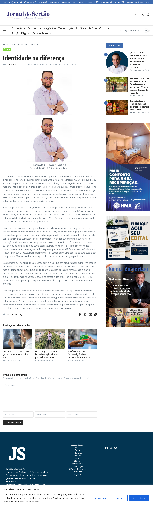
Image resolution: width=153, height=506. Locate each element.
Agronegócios (77, 464)
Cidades (77, 456)
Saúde (92, 28)
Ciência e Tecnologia (77, 469)
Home (5, 44)
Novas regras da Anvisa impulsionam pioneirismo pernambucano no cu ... (46, 354)
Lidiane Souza (13, 64)
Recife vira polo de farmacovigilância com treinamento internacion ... (80, 354)
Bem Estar (78, 472)
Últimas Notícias (77, 445)
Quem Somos (42, 33)
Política (81, 28)
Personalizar (100, 498)
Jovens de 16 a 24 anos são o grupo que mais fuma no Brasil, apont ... (17, 354)
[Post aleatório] (141, 30)
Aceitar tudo (139, 498)
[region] (76, 495)
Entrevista (18, 28)
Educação (78, 453)
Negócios (49, 28)
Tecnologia (66, 28)
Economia (34, 28)
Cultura (104, 28)
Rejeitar (119, 498)
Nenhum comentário (35, 64)
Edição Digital (20, 33)
